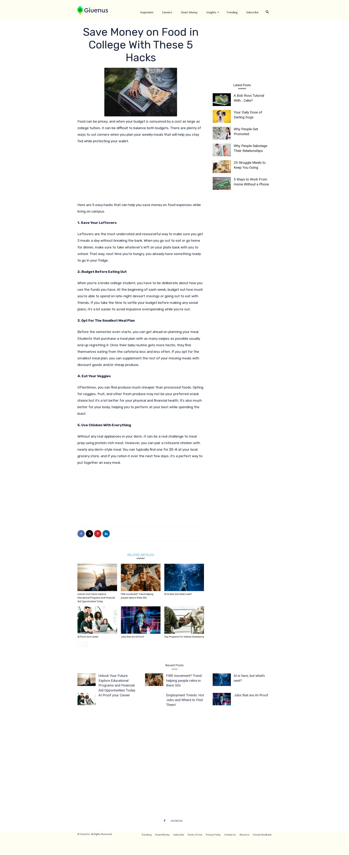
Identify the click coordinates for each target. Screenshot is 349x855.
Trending (232, 12)
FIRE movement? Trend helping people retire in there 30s (184, 680)
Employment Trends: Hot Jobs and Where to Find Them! (185, 700)
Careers (167, 12)
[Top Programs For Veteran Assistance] (184, 620)
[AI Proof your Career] (97, 620)
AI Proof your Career (87, 636)
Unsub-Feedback (262, 834)
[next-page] (85, 644)
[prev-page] (79, 644)
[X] (89, 533)
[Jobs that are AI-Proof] (141, 620)
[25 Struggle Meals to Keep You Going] (222, 166)
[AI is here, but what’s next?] (184, 577)
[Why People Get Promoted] (222, 133)
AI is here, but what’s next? (178, 594)
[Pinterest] (97, 533)
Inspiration (146, 12)
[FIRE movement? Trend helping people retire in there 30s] (141, 577)
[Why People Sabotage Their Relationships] (222, 150)
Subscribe (252, 12)
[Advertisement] (140, 174)
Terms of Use (195, 834)
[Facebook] (81, 533)
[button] (267, 12)
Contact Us (230, 834)
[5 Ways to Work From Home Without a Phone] (222, 183)
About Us (244, 834)
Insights (211, 12)
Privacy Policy (213, 834)
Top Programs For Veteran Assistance (184, 636)
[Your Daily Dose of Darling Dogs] (222, 116)
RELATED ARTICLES (140, 554)
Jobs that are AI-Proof (132, 636)
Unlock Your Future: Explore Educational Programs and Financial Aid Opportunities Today (96, 598)
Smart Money (189, 12)
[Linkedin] (106, 533)
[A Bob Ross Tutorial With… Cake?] (222, 99)
